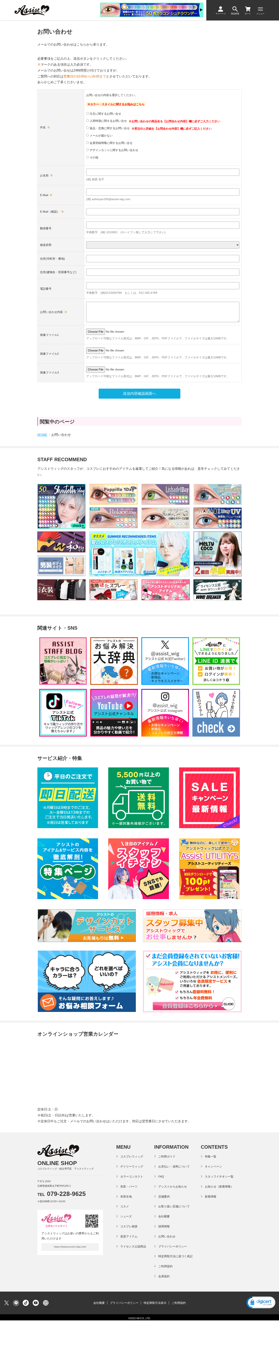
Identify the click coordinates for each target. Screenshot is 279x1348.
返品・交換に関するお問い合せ (109, 128)
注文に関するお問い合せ (105, 113)
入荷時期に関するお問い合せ (108, 120)
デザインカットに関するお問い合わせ (113, 150)
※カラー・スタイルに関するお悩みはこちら (116, 104)
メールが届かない (101, 135)
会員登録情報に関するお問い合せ (111, 143)
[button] (260, 1303)
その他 (93, 157)
